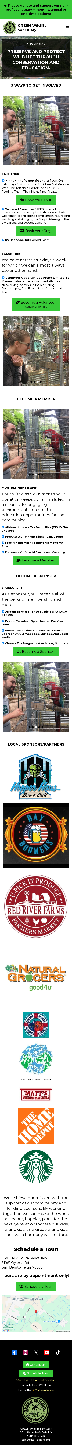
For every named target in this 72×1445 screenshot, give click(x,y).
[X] (36, 1352)
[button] (67, 27)
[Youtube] (46, 1352)
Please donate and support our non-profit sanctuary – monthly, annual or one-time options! (37, 10)
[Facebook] (14, 1352)
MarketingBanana (44, 1389)
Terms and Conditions (44, 1380)
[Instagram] (25, 1352)
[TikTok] (57, 1352)
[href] (36, 1313)
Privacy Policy (23, 1380)
